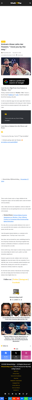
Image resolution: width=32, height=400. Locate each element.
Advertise (16, 378)
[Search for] (30, 3)
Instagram (24, 279)
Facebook (16, 282)
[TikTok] (21, 300)
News (3, 41)
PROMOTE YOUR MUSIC (16, 380)
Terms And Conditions (16, 376)
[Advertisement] (16, 23)
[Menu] (2, 3)
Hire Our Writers (16, 387)
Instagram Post (16, 383)
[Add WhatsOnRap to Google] (16, 84)
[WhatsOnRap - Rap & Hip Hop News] (16, 3)
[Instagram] (19, 300)
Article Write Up (16, 385)
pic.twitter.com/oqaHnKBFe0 (9, 142)
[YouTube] (16, 300)
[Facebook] (11, 300)
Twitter (16, 279)
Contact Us (16, 390)
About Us (16, 371)
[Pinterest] (18, 300)
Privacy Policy (16, 373)
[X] (12, 300)
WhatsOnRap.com (7, 366)
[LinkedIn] (14, 300)
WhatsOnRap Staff (7, 52)
